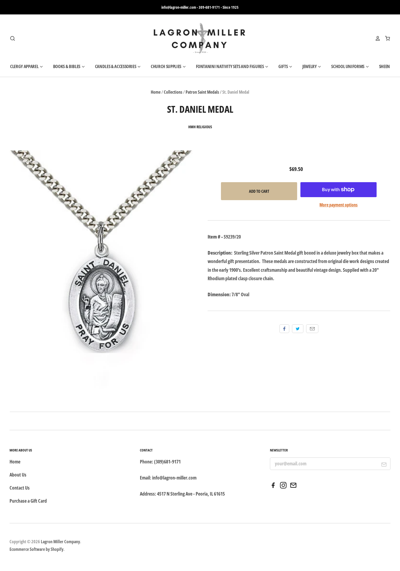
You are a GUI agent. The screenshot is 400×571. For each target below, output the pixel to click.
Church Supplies (166, 66)
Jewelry (309, 66)
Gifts (283, 66)
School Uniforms (348, 66)
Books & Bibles (67, 66)
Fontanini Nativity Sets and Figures (230, 66)
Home (156, 92)
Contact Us (20, 487)
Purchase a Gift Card (28, 500)
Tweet (297, 328)
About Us (18, 474)
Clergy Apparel (24, 66)
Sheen (384, 66)
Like (284, 328)
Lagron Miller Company (60, 542)
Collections (173, 92)
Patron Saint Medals (202, 92)
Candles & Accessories (116, 66)
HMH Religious (200, 126)
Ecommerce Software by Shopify (36, 549)
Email (312, 328)
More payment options (338, 205)
